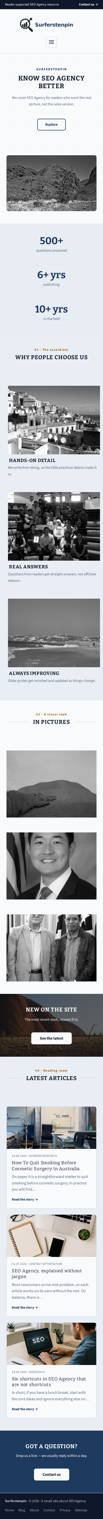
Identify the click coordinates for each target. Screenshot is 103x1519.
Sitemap (81, 1510)
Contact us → (88, 4)
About (34, 1510)
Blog (21, 1510)
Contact (49, 1510)
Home (9, 1510)
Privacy (65, 1510)
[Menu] (51, 42)
